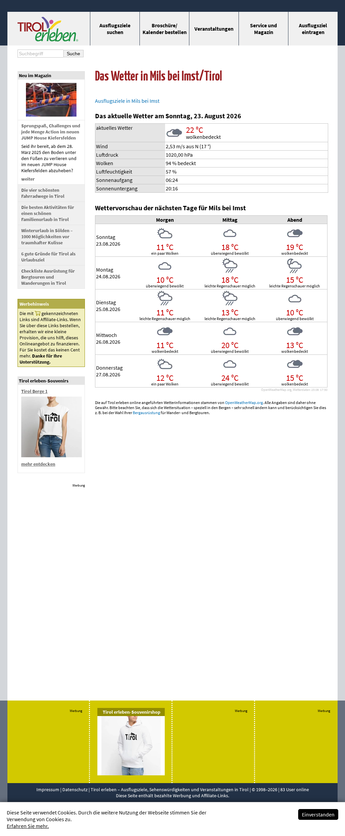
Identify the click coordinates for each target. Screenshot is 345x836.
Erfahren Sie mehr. (28, 826)
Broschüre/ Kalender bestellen (165, 28)
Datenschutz (75, 789)
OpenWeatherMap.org (244, 402)
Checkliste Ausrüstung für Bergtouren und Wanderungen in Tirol (48, 277)
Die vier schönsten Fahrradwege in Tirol (42, 193)
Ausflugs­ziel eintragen (313, 28)
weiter (28, 179)
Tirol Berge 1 (34, 391)
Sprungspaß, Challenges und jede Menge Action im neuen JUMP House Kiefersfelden (50, 132)
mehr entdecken (38, 464)
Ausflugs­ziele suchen (114, 28)
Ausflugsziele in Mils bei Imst (127, 100)
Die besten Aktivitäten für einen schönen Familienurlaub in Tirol (47, 213)
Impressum (47, 789)
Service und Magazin (263, 28)
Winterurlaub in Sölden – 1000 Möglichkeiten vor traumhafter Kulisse (47, 236)
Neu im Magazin (35, 75)
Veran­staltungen (213, 28)
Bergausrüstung (146, 412)
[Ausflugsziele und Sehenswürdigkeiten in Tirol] (48, 39)
